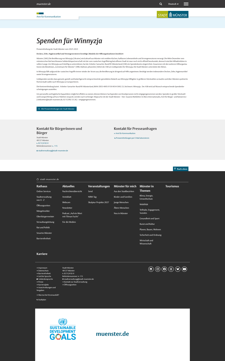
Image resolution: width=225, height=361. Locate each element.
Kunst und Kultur (147, 224)
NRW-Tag (92, 197)
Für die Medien (69, 222)
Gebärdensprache (46, 279)
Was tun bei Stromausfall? (48, 295)
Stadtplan (42, 300)
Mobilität (144, 204)
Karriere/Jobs (43, 285)
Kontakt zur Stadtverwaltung (75, 282)
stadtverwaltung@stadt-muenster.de (53, 151)
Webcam (66, 202)
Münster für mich (125, 186)
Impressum (42, 268)
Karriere (42, 254)
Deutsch (172, 4)
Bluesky (177, 269)
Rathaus (42, 186)
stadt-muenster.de (49, 179)
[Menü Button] (186, 4)
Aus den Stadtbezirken (124, 191)
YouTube (184, 269)
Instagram (157, 269)
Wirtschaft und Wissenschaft (146, 242)
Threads (171, 269)
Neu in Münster (121, 213)
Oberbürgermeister (45, 216)
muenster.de (44, 4)
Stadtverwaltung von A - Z (44, 198)
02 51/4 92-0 (43, 143)
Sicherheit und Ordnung (150, 235)
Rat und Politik (43, 227)
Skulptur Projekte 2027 (98, 202)
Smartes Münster (44, 233)
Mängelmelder (43, 211)
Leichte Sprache (44, 276)
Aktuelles (68, 186)
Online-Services (44, 191)
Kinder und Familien (123, 197)
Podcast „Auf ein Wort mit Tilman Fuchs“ (72, 215)
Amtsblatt (66, 197)
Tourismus (172, 186)
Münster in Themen (147, 188)
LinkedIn (151, 269)
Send (90, 191)
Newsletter (67, 208)
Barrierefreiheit (44, 238)
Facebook (164, 269)
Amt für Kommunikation (125, 133)
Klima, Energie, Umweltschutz (146, 197)
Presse (40, 282)
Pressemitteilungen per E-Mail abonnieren (132, 138)
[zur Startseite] (172, 14)
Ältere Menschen (121, 208)
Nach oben (182, 169)
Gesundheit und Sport (149, 218)
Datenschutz (43, 271)
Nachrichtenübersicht (72, 191)
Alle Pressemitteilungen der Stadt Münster (58, 109)
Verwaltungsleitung (45, 222)
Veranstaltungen (99, 186)
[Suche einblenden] (160, 4)
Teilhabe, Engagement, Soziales (150, 211)
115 (55, 146)
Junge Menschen (121, 202)
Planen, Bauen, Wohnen (150, 229)
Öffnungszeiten (43, 205)
